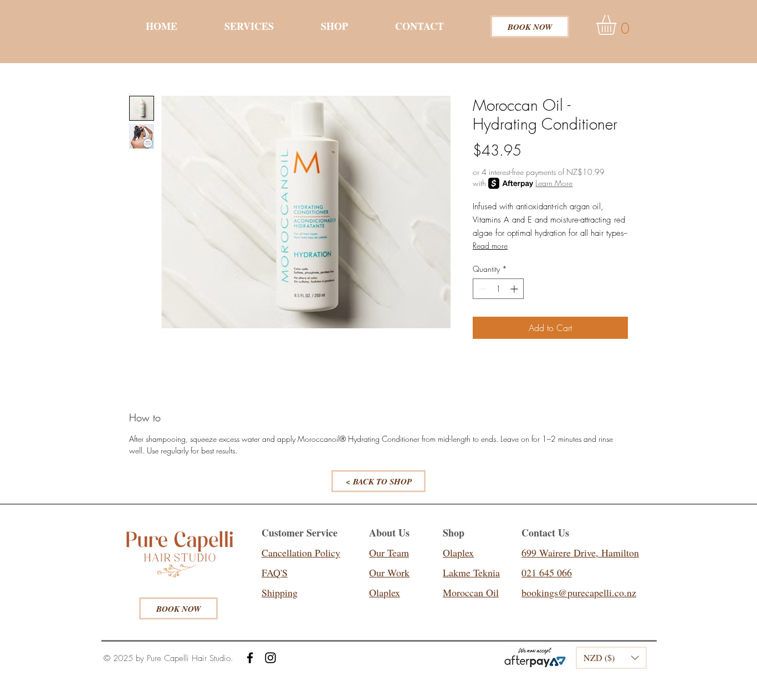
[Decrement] (481, 288)
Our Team (389, 552)
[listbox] (611, 658)
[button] (618, 25)
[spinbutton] (498, 288)
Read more (490, 245)
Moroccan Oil (471, 592)
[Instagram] (270, 658)
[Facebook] (250, 658)
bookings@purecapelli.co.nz (578, 592)
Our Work (389, 572)
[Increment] (515, 288)
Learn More (553, 183)
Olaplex (384, 592)
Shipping (280, 592)
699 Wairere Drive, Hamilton (580, 552)
